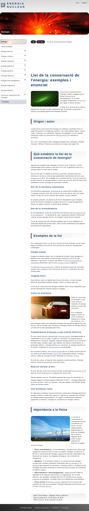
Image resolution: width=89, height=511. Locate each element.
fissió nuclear (46, 486)
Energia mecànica (7, 61)
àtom (77, 356)
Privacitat (65, 508)
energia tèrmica (62, 135)
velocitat (79, 302)
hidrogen (46, 373)
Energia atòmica (7, 90)
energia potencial (47, 267)
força (82, 323)
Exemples (5, 102)
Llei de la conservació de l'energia (10, 96)
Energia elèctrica (7, 76)
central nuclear (56, 351)
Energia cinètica (7, 56)
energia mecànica (79, 178)
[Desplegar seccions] (24, 51)
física (83, 101)
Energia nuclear (16, 5)
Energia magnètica (8, 85)
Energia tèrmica (7, 51)
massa (68, 377)
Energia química (7, 71)
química (56, 354)
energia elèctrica (55, 347)
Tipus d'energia (6, 46)
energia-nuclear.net (42, 508)
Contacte (55, 508)
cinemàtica (75, 463)
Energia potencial (7, 66)
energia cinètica (64, 263)
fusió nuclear (76, 371)
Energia (4, 42)
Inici (77, 3)
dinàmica (36, 465)
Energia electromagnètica (10, 80)
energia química (64, 336)
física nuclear (55, 482)
